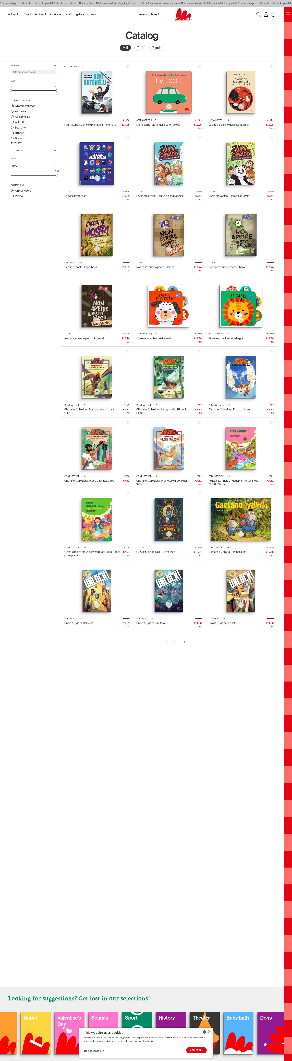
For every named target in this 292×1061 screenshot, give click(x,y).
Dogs (214, 1017)
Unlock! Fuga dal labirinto (223, 623)
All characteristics (25, 106)
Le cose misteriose (75, 196)
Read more (148, 1041)
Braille (18, 138)
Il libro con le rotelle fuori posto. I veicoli (158, 124)
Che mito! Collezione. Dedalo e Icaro (229, 409)
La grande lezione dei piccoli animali (229, 124)
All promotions (23, 190)
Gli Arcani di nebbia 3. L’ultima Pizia (155, 551)
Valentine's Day (17, 1020)
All (125, 47)
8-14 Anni (40, 14)
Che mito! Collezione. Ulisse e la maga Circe (89, 480)
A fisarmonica (22, 116)
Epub (156, 47)
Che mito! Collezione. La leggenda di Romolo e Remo (162, 411)
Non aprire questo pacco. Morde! (155, 267)
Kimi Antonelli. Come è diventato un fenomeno (90, 124)
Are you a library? (149, 14)
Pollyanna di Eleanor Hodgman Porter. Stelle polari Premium (233, 482)
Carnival (251, 1017)
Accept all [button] (196, 1050)
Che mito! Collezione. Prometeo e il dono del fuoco (161, 482)
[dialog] (146, 1043)
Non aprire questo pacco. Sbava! (227, 267)
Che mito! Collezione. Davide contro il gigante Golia (90, 411)
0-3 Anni (13, 14)
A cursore (20, 111)
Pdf (140, 47)
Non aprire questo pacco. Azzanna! (84, 338)
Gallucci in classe (86, 14)
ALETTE (20, 122)
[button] (94, 1051)
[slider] (11, 90)
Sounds (47, 1017)
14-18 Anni (56, 14)
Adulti (69, 14)
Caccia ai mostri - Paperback (80, 267)
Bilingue (19, 133)
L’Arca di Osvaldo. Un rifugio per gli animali (159, 196)
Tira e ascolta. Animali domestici (154, 338)
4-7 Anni (26, 14)
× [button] (209, 1031)
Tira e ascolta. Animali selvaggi (226, 338)
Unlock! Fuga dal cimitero (150, 623)
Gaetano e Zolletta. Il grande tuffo (227, 551)
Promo (19, 196)
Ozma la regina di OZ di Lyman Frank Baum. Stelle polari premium (92, 553)
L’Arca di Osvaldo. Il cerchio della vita (229, 196)
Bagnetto (20, 127)
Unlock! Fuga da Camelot (78, 623)
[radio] (125, 48)
